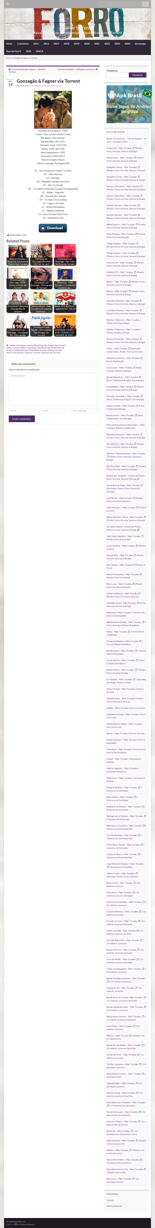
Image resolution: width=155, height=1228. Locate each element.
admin (22, 86)
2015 (36, 43)
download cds (44, 347)
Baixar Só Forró (77, 28)
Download (31, 347)
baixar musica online (15, 347)
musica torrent (55, 350)
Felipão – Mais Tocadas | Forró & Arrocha (126, 708)
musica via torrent (15, 352)
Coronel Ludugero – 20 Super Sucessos (75, 69)
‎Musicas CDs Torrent (52, 86)
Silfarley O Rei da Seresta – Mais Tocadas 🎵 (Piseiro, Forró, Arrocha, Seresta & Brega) (126, 456)
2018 (66, 43)
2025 (28, 51)
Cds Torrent (33, 86)
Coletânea (23, 43)
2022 (107, 43)
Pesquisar (112, 70)
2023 (117, 43)
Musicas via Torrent (50, 352)
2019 (76, 43)
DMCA (39, 51)
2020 (86, 43)
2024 (127, 43)
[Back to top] (148, 1221)
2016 (46, 43)
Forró (41, 86)
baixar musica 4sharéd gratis (33, 345)
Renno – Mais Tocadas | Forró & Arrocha (125, 733)
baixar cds (14, 345)
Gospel (110, 1200)
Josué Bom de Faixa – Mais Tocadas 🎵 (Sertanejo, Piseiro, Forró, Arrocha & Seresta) (125, 488)
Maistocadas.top (114, 1206)
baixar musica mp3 (57, 345)
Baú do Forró (13, 51)
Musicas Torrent (33, 352)
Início (9, 43)
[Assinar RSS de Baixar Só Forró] (7, 3)
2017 (56, 43)
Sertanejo (140, 43)
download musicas (38, 350)
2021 (97, 43)
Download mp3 (21, 350)
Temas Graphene (27, 1224)
